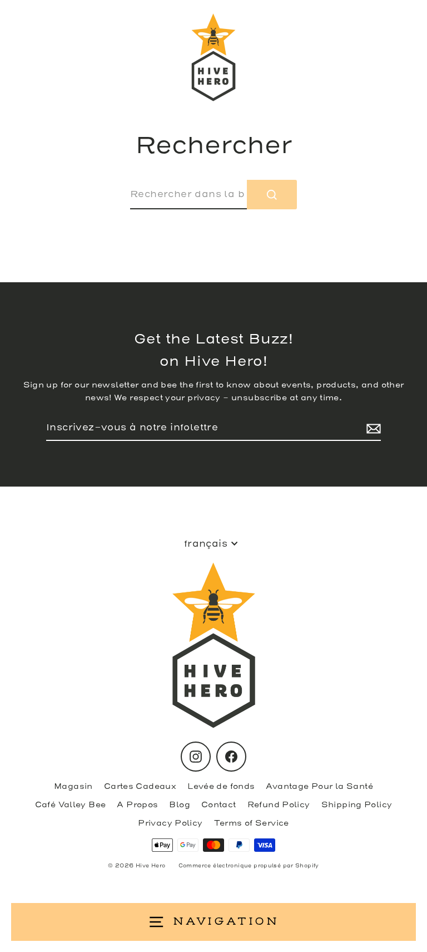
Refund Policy (278, 804)
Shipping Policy (357, 804)
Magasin (73, 786)
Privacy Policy (170, 823)
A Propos (137, 804)
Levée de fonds (221, 786)
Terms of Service (251, 823)
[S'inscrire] (372, 427)
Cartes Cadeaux (140, 786)
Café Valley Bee (70, 804)
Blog (179, 804)
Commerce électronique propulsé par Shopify (248, 865)
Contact (218, 804)
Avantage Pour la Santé (319, 786)
